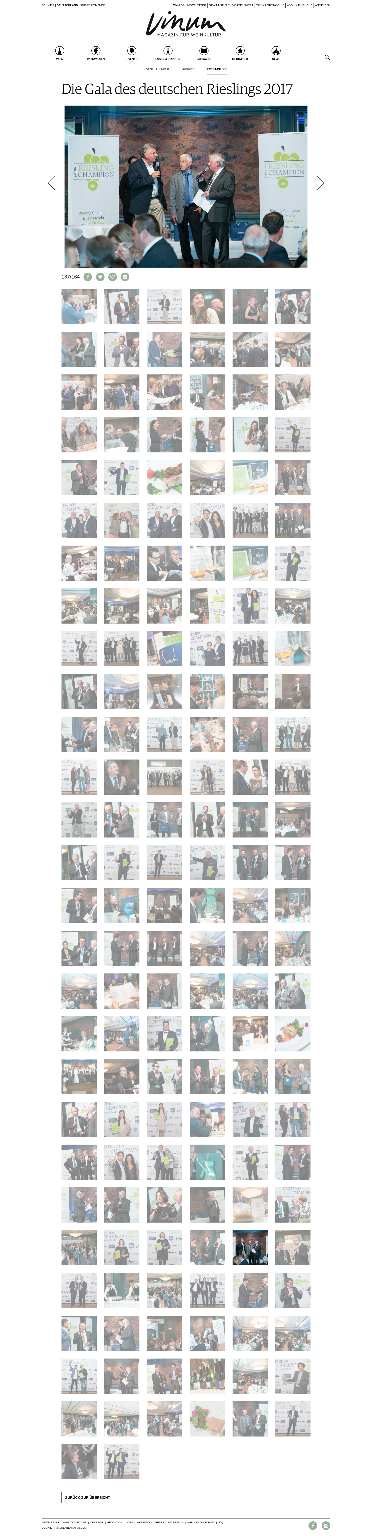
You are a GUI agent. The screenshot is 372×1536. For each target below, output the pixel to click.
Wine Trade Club (75, 1522)
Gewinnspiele (219, 5)
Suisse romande (92, 5)
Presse (159, 1522)
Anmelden (322, 5)
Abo (290, 5)
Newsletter (196, 5)
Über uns (97, 1522)
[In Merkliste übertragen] (112, 277)
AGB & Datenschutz (201, 1522)
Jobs (129, 1522)
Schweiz (48, 5)
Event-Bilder (217, 69)
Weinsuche (304, 5)
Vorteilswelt (242, 5)
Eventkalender (156, 69)
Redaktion (114, 1522)
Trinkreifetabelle (270, 5)
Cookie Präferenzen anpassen (64, 1527)
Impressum (175, 1522)
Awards (178, 5)
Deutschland (67, 5)
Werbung (143, 1522)
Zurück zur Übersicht (87, 1497)
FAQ (220, 1522)
